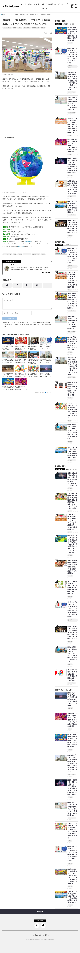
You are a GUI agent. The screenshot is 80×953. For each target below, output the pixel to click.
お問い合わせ (37, 935)
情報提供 (20, 246)
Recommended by (39, 392)
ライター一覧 (46, 272)
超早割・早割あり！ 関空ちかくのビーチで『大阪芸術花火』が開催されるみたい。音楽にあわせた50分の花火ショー (72, 165)
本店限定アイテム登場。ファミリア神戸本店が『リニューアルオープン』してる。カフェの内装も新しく (72, 103)
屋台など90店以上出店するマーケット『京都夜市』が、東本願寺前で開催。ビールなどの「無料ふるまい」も (72, 226)
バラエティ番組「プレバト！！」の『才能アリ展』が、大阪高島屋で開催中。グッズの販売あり (72, 587)
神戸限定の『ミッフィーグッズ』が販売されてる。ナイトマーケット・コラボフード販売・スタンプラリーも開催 (72, 55)
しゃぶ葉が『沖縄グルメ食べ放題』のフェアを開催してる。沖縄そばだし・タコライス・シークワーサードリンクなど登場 (72, 501)
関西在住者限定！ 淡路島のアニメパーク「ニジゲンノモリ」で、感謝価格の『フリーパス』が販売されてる (72, 431)
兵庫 (15, 27)
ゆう (51, 33)
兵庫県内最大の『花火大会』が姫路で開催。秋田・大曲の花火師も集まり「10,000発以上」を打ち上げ (72, 479)
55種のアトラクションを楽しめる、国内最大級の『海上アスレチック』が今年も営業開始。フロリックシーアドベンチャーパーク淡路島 (72, 544)
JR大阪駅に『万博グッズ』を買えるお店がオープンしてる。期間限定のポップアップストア (72, 675)
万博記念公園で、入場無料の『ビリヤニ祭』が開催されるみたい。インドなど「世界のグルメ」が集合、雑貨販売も (72, 300)
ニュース (37, 4)
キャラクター (27, 27)
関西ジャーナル (39, 939)
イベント (23, 4)
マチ (66, 4)
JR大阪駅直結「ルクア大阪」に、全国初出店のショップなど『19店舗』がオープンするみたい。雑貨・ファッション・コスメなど (72, 81)
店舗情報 (27, 241)
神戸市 (20, 27)
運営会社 (47, 935)
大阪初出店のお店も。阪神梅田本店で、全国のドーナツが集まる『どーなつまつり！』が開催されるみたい (72, 187)
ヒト (43, 4)
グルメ (30, 4)
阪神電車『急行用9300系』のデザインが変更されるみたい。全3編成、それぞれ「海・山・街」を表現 (72, 389)
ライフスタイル (51, 4)
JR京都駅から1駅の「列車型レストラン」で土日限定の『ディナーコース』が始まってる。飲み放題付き (72, 145)
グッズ (43, 27)
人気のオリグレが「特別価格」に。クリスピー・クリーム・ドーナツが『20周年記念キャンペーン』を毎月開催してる (72, 125)
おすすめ (44, 8)
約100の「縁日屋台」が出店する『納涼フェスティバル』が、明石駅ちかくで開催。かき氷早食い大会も (72, 34)
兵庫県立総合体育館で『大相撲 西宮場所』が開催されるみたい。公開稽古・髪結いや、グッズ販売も (72, 567)
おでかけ (60, 4)
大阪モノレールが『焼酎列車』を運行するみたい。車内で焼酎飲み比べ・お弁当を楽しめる (72, 207)
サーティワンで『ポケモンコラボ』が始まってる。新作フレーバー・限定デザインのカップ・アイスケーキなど (72, 410)
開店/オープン (36, 27)
